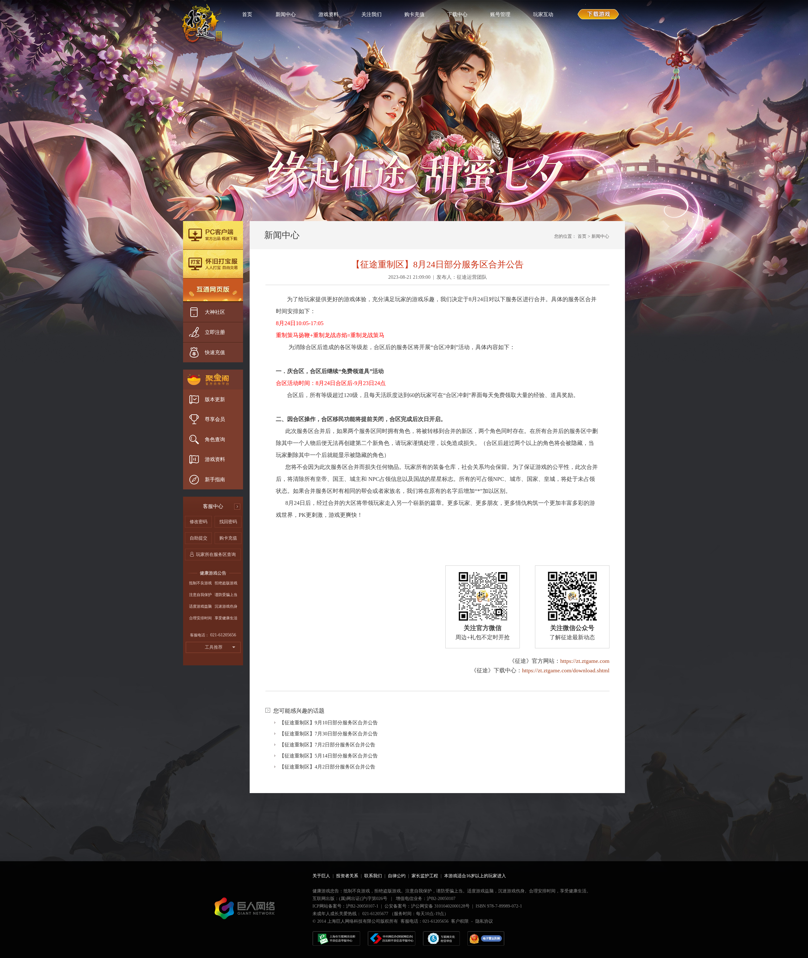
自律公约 (397, 875)
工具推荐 (214, 647)
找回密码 (228, 521)
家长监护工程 (425, 875)
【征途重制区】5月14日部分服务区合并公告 (328, 755)
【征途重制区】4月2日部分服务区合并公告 (327, 766)
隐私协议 (484, 921)
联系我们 (373, 875)
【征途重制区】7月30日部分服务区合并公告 (328, 733)
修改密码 (198, 521)
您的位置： (565, 236)
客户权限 (460, 921)
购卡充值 (228, 538)
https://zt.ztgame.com (584, 661)
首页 (582, 236)
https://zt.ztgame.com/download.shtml (565, 670)
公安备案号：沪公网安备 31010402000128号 (427, 906)
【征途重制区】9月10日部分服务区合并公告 (328, 722)
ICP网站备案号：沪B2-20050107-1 (345, 906)
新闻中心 (600, 236)
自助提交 (198, 538)
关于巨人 (321, 875)
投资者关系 (347, 875)
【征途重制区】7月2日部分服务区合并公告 (327, 744)
